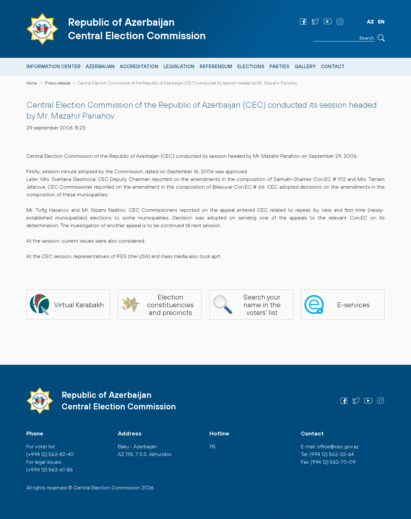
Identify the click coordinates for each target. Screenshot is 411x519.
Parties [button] (279, 66)
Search (381, 37)
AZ (370, 21)
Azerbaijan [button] (100, 66)
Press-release (57, 83)
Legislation (179, 66)
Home (31, 83)
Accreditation (139, 66)
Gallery (305, 66)
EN (381, 21)
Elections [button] (250, 66)
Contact (333, 66)
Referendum (216, 66)
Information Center (53, 66)
